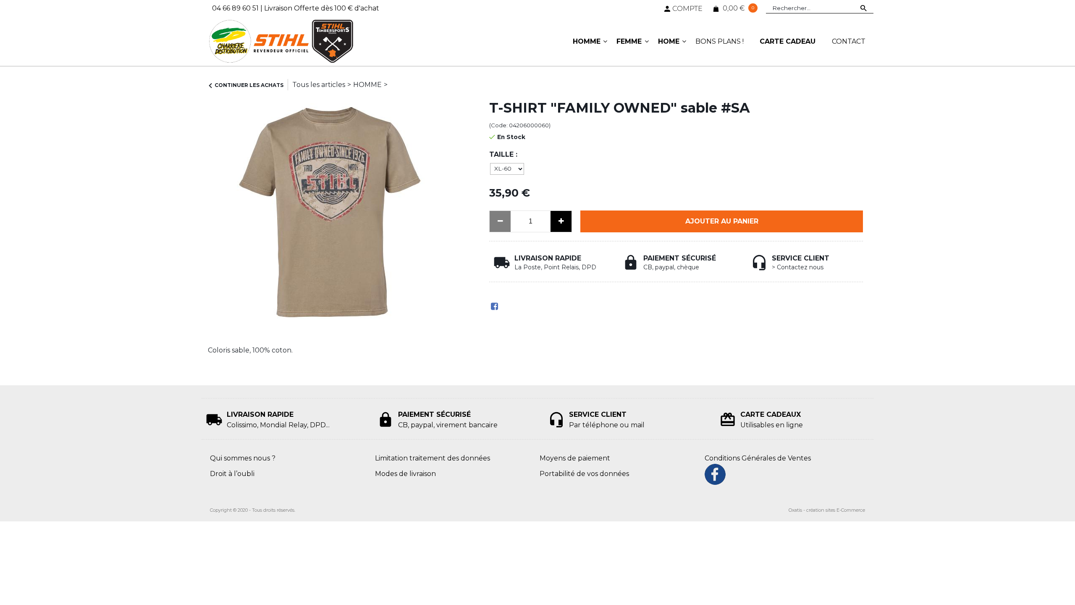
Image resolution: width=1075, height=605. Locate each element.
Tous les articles (318, 85)
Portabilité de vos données (584, 474)
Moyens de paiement (575, 458)
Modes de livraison (405, 474)
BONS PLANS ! (719, 41)
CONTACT (848, 41)
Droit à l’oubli (232, 474)
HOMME (586, 41)
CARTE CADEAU (787, 41)
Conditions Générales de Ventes (758, 458)
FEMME (629, 41)
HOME (668, 41)
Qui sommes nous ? (242, 458)
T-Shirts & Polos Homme (430, 85)
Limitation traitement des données (432, 458)
